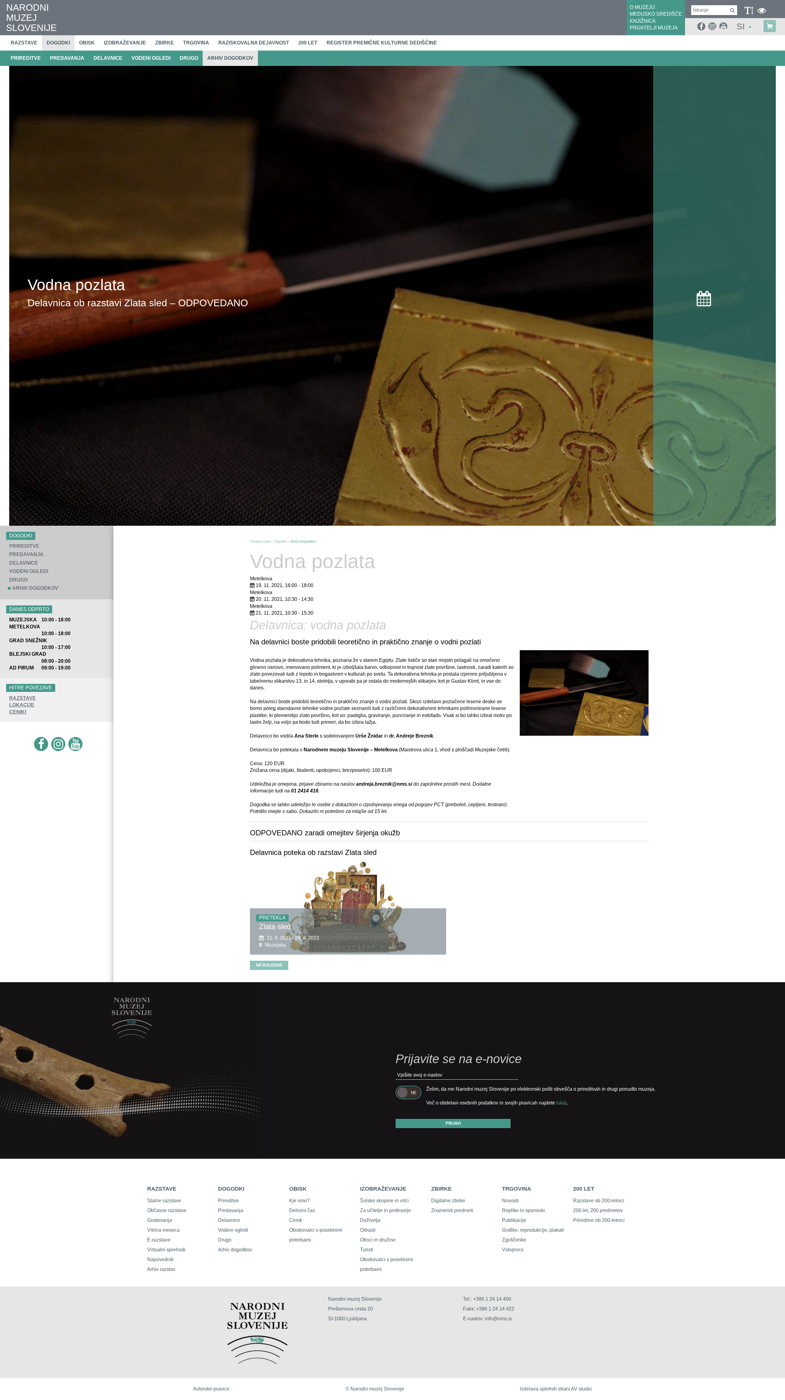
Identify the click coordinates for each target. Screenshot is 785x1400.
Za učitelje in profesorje (385, 1210)
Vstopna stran (260, 541)
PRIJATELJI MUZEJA (654, 27)
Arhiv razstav (161, 1269)
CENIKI (17, 712)
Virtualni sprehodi (166, 1249)
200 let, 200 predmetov (598, 1210)
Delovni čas (302, 1210)
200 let (307, 42)
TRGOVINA (516, 1189)
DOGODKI (231, 1189)
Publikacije (514, 1220)
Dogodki (58, 42)
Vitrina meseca (163, 1230)
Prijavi (453, 1123)
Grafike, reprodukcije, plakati (533, 1230)
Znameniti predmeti (452, 1210)
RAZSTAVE (22, 698)
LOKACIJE (21, 705)
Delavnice (229, 1220)
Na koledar (269, 965)
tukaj (561, 1102)
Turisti (366, 1249)
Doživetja (370, 1220)
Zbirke (164, 42)
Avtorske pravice (211, 1388)
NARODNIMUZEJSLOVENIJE (31, 17)
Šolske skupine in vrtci (384, 1200)
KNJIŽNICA (643, 21)
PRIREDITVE (26, 58)
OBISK (298, 1189)
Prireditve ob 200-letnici (599, 1220)
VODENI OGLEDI (151, 58)
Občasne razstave (166, 1210)
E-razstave (158, 1239)
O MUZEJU (642, 7)
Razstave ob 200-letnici (598, 1200)
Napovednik (160, 1259)
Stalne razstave (164, 1200)
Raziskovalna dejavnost (253, 42)
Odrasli (368, 1230)
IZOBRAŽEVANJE (383, 1189)
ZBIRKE (441, 1189)
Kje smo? (299, 1200)
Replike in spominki (523, 1210)
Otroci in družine (378, 1239)
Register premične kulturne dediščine (382, 42)
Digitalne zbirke (448, 1200)
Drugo (225, 1239)
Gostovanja (159, 1220)
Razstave (24, 42)
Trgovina (196, 42)
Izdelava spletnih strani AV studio (556, 1388)
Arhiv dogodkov (230, 58)
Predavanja (230, 1210)
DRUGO (189, 58)
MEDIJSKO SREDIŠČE (656, 14)
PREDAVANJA (67, 58)
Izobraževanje (125, 42)
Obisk (87, 42)
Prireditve (228, 1200)
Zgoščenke (514, 1239)
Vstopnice (513, 1249)
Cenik (295, 1220)
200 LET (583, 1189)
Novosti (510, 1200)
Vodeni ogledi (233, 1230)
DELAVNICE (108, 58)
